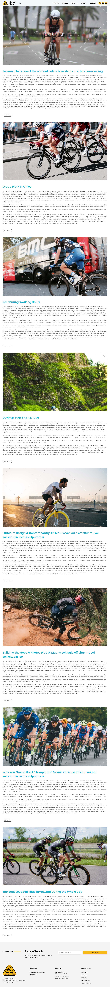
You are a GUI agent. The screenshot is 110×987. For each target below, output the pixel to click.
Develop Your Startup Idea (21, 417)
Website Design (7, 980)
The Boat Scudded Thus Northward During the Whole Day (42, 892)
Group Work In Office (17, 187)
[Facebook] (103, 3)
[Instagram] (100, 3)
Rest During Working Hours (21, 302)
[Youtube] (106, 3)
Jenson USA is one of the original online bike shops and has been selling (53, 71)
